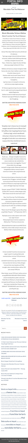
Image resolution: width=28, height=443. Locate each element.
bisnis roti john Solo (20, 389)
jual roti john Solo (13, 418)
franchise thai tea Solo (5, 418)
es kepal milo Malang (23, 404)
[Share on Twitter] (12, 305)
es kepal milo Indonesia (22, 400)
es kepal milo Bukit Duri (22, 397)
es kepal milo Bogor (7, 397)
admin (20, 13)
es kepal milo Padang (13, 406)
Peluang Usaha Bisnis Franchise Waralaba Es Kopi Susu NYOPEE (14, 379)
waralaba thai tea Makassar (16, 315)
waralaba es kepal (13, 424)
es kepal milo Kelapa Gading (21, 402)
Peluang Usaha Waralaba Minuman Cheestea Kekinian (12, 365)
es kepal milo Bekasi (17, 395)
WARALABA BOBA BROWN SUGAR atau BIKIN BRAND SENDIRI (13, 357)
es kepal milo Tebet (23, 408)
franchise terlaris (15, 312)
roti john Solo (18, 418)
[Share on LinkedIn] (20, 305)
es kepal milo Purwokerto (21, 406)
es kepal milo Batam (10, 395)
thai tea (8, 313)
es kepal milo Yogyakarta (5, 411)
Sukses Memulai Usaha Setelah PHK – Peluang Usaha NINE (13, 369)
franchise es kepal (17, 411)
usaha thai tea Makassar (16, 313)
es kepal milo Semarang (15, 408)
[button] (2, 2)
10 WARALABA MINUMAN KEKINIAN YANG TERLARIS (13, 352)
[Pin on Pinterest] (18, 305)
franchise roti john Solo (5, 414)
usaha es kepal (10, 421)
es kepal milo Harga (14, 400)
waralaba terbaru (13, 427)
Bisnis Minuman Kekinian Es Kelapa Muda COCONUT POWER (12, 374)
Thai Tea (14, 7)
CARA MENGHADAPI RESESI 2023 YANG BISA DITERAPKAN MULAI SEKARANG (13, 338)
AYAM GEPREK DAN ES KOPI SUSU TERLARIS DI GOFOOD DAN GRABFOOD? (14, 347)
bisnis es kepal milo (9, 389)
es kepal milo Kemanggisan (6, 404)
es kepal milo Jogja (12, 402)
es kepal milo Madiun (15, 404)
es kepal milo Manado (5, 406)
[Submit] (25, 328)
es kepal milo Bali (19, 392)
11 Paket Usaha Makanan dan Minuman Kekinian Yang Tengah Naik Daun (13, 343)
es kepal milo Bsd (14, 397)
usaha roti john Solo (19, 421)
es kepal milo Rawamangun (6, 408)
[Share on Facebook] (10, 305)
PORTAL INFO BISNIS (15, 2)
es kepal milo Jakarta (5, 402)
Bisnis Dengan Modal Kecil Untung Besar (11, 361)
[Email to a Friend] (15, 305)
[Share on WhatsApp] (7, 305)
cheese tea (8, 312)
